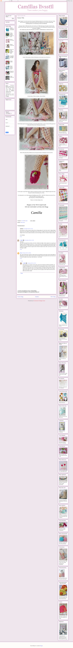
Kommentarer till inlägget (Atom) (39, 300)
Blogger (41, 645)
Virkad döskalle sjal (12, 77)
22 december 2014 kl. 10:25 (28, 228)
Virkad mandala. (8, 88)
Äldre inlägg (53, 296)
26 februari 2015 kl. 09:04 (26, 252)
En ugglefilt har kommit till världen (12, 56)
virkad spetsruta (12, 94)
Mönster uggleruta (11, 86)
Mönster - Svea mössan (12, 40)
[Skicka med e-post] (30, 220)
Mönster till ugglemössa (12, 72)
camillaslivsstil (8, 91)
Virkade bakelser (11, 61)
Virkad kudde (12, 87)
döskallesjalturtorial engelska (10, 93)
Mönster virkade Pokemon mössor (11, 67)
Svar (22, 261)
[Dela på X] (32, 220)
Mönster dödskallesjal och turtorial (12, 28)
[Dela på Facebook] (33, 220)
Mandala (7, 85)
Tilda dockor (23, 222)
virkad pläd (7, 94)
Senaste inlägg (20, 296)
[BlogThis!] (31, 220)
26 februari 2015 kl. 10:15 (31, 263)
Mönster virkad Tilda (12, 45)
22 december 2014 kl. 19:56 (29, 240)
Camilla (21, 240)
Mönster (7, 86)
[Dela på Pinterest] (34, 220)
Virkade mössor (11, 89)
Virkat (12, 90)
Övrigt (7, 96)
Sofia (21, 252)
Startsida (37, 296)
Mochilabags (12, 85)
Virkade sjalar (8, 90)
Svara (21, 236)
